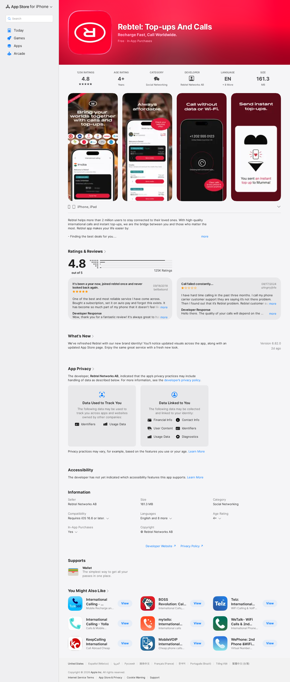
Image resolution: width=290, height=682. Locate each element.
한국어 (182, 663)
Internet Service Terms (81, 677)
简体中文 (145, 663)
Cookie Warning (136, 677)
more (204, 236)
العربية (117, 663)
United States (76, 663)
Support (155, 677)
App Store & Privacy (110, 677)
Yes (70, 532)
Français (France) (164, 663)
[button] (29, 30)
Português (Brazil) (200, 663)
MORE (164, 307)
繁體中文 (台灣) (240, 663)
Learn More (196, 451)
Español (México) (98, 663)
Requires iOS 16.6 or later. (86, 518)
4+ (215, 518)
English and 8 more (154, 518)
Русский (130, 663)
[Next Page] (285, 147)
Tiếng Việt (221, 663)
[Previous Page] (63, 147)
